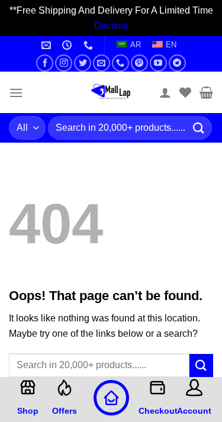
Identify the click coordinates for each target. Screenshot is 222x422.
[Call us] (120, 63)
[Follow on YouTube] (158, 63)
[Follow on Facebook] (44, 63)
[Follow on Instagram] (63, 63)
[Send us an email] (101, 63)
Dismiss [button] (111, 26)
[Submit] (199, 128)
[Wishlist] (185, 92)
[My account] (165, 92)
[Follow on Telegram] (177, 63)
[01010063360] (89, 45)
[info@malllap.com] (47, 45)
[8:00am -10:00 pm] (68, 45)
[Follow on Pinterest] (139, 63)
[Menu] (16, 92)
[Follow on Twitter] (82, 63)
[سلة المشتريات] (206, 92)
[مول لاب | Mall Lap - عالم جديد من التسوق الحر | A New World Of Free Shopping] (111, 92)
